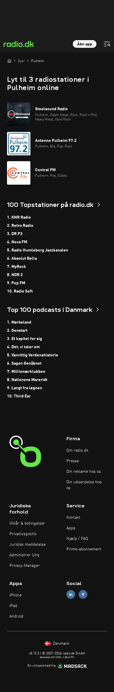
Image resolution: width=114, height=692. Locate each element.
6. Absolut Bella (22, 258)
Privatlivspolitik (23, 534)
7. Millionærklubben (26, 372)
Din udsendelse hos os (84, 485)
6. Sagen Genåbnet (24, 363)
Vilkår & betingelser (27, 523)
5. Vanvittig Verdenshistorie (32, 355)
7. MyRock (16, 267)
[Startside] (9, 60)
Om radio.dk (77, 450)
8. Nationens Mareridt (27, 380)
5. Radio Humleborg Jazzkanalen (37, 250)
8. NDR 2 (15, 275)
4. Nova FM (17, 242)
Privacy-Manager (24, 566)
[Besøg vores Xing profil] (83, 594)
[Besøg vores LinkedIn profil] (70, 594)
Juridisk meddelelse (27, 545)
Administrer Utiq (24, 555)
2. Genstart (17, 331)
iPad (13, 606)
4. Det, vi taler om (23, 347)
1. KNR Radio (19, 217)
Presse (72, 461)
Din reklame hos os (83, 472)
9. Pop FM (16, 283)
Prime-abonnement (83, 549)
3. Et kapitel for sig (24, 339)
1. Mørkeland (19, 322)
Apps (70, 528)
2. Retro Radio (20, 226)
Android (16, 616)
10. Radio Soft (20, 291)
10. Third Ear (19, 396)
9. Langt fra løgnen (24, 388)
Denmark (60, 644)
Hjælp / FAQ (77, 539)
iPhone (15, 595)
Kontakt (73, 518)
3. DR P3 (15, 234)
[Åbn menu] (106, 43)
